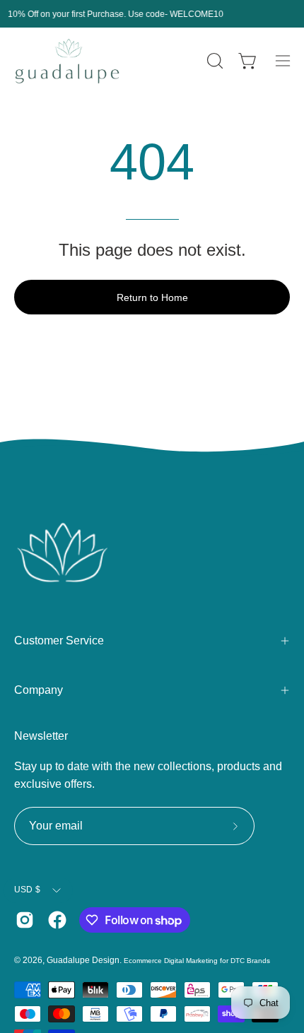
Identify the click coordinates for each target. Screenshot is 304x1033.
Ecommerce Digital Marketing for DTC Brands (197, 960)
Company (38, 690)
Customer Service (59, 640)
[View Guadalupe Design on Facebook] (57, 920)
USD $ (27, 890)
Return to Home (152, 297)
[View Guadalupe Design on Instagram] (24, 920)
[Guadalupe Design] (67, 61)
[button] (213, 61)
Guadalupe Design (83, 960)
